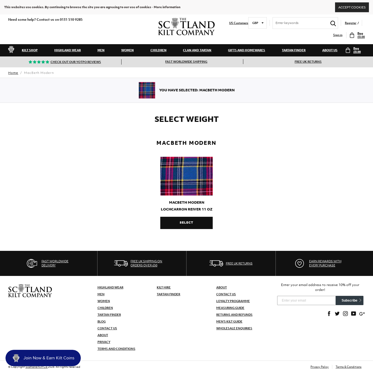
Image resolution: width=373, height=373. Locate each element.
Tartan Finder (294, 50)
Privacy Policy (319, 367)
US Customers (238, 23)
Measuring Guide (230, 308)
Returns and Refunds (234, 314)
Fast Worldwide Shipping (186, 61)
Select (186, 222)
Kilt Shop (30, 50)
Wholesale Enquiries (234, 328)
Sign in (337, 35)
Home (13, 73)
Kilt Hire (164, 287)
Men (101, 50)
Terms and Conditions (116, 349)
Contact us (226, 294)
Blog (101, 321)
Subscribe (349, 300)
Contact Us (107, 328)
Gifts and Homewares (246, 50)
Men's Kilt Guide (229, 321)
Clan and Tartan (197, 50)
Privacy (103, 342)
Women (127, 50)
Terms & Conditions (349, 367)
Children (158, 50)
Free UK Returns (308, 61)
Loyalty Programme (233, 301)
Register (350, 23)
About (102, 335)
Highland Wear (67, 50)
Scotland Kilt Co (36, 367)
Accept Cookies (352, 7)
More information (167, 7)
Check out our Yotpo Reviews (76, 62)
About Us (330, 50)
